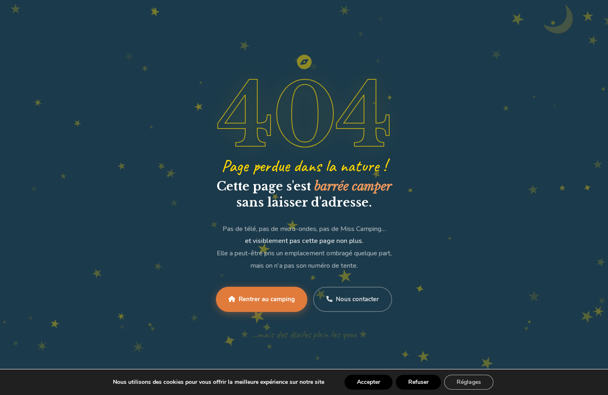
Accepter (368, 382)
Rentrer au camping (267, 299)
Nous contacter (357, 299)
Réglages (469, 382)
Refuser (418, 382)
